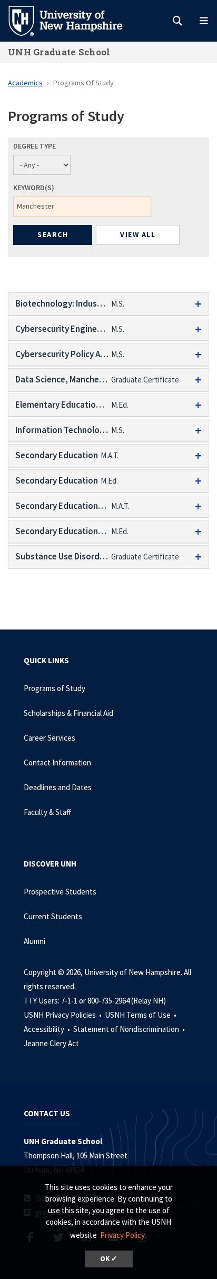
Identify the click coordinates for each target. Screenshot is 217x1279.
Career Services (49, 738)
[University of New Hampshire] (74, 20)
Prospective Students (60, 892)
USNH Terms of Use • (141, 1015)
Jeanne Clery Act (51, 1043)
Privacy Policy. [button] (123, 1235)
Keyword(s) (33, 187)
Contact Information (57, 762)
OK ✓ (108, 1258)
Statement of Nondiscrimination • (129, 1029)
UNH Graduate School (59, 52)
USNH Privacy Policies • (63, 1015)
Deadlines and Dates (58, 787)
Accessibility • (48, 1029)
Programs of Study (54, 688)
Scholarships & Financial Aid (68, 713)
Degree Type (34, 146)
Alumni (34, 941)
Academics (25, 82)
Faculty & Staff (47, 812)
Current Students (53, 916)
